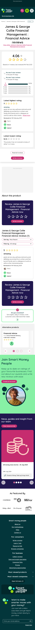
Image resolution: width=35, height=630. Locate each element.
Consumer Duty (18, 562)
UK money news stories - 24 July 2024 (15, 465)
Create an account (9, 381)
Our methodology (17, 527)
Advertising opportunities (17, 568)
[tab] (14, 351)
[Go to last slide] (6, 351)
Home (3, 21)
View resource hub (9, 426)
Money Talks (15, 475)
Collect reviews (18, 557)
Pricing (17, 565)
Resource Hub (17, 546)
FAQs (17, 530)
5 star (5, 84)
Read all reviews (17, 153)
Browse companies (17, 549)
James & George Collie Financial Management (19, 21)
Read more (26, 115)
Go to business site (8, 16)
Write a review (17, 158)
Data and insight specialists (17, 559)
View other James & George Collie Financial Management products (17, 46)
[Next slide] (29, 351)
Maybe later (28, 625)
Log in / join (17, 543)
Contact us (17, 532)
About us (17, 524)
